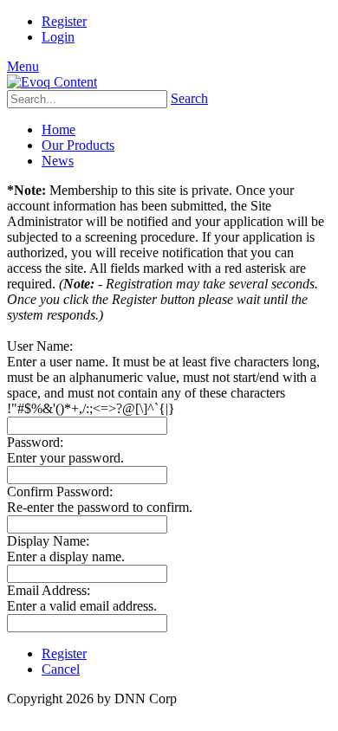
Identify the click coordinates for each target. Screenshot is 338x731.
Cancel (61, 669)
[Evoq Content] (52, 81)
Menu (23, 66)
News (58, 160)
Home (58, 129)
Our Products (78, 145)
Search (189, 98)
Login (58, 36)
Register (64, 21)
